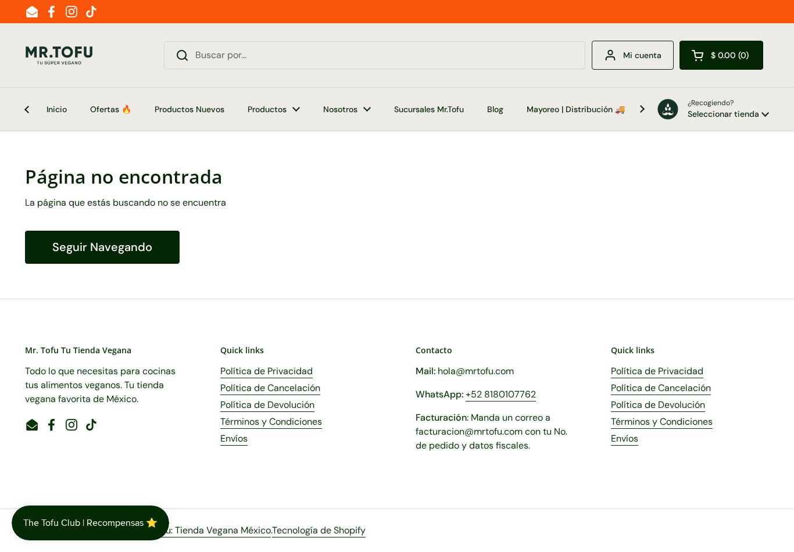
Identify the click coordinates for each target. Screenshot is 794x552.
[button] (721, 55)
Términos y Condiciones (271, 421)
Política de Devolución (267, 405)
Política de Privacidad (266, 371)
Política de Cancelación (270, 388)
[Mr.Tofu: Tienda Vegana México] (59, 55)
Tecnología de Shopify (319, 530)
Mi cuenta (642, 55)
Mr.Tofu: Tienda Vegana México (206, 530)
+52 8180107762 (501, 394)
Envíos (234, 438)
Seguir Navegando (102, 247)
